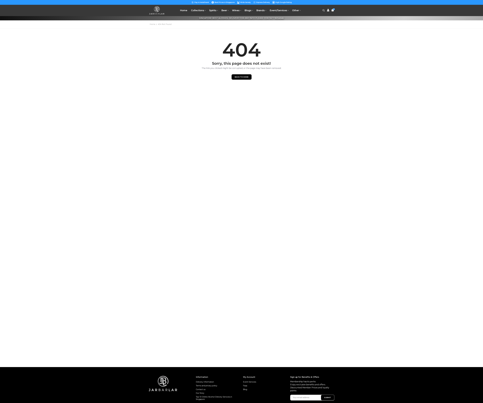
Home (152, 24)
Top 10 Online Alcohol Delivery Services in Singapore (214, 398)
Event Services (249, 382)
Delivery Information (205, 382)
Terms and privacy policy (206, 386)
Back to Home (241, 77)
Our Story (200, 393)
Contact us (200, 389)
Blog (245, 389)
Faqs (245, 386)
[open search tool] (324, 10)
